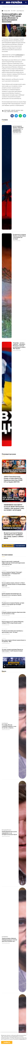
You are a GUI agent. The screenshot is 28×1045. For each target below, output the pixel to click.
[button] (12, 115)
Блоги (4, 671)
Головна (4, 6)
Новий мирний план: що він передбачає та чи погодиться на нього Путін (9, 833)
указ (5, 111)
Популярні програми (9, 454)
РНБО (22, 110)
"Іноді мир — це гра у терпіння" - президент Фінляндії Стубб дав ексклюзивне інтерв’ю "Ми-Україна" (19, 345)
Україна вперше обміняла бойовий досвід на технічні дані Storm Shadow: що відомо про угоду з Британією (9, 941)
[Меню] (2, 2)
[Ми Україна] (14, 2)
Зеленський (7, 110)
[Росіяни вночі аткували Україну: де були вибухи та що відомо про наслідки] (7, 285)
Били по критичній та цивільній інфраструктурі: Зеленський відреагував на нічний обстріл (13, 563)
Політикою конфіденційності (19, 1039)
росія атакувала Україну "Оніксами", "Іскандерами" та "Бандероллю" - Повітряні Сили (18, 129)
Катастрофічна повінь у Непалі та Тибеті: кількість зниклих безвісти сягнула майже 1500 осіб (14, 584)
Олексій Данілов (15, 110)
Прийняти (7, 1042)
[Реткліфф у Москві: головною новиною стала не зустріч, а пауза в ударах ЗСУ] (22, 726)
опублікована (19, 54)
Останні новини (7, 555)
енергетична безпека (12, 111)
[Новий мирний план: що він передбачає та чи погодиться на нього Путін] (22, 833)
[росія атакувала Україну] (7, 177)
